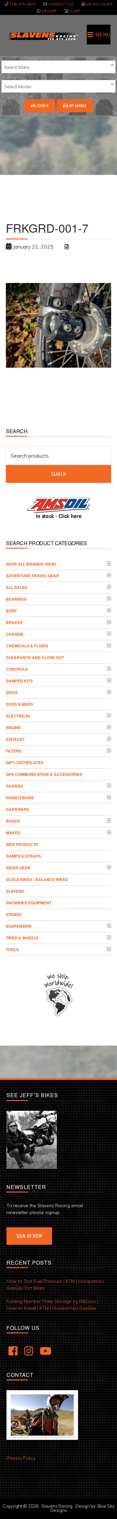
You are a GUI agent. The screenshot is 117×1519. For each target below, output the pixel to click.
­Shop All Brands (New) (31, 564)
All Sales (16, 587)
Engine (13, 727)
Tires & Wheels (22, 938)
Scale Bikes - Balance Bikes (37, 879)
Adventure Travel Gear (32, 576)
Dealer (49, 10)
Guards (14, 786)
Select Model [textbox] (17, 87)
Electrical (18, 716)
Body (11, 611)
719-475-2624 (22, 4)
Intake (13, 821)
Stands (14, 914)
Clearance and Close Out (35, 657)
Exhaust (15, 739)
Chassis (14, 634)
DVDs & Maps (19, 704)
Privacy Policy (20, 1458)
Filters (13, 751)
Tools (12, 949)
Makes (13, 833)
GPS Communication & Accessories (44, 774)
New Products (22, 844)
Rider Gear (18, 868)
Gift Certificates (24, 763)
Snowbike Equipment (28, 903)
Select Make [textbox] (17, 67)
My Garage (77, 105)
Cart (75, 10)
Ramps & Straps (23, 856)
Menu (102, 34)
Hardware (17, 809)
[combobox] (58, 66)
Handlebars (20, 798)
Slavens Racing (42, 36)
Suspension (19, 926)
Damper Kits (19, 681)
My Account (99, 4)
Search (42, 105)
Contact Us (60, 4)
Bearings (16, 599)
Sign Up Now (29, 1236)
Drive (12, 692)
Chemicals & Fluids (27, 646)
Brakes (14, 622)
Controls (17, 669)
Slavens (15, 891)
